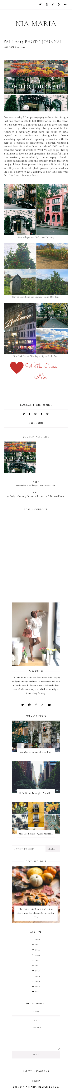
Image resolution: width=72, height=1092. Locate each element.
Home (36, 1081)
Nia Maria (36, 23)
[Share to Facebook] (30, 414)
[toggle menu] (5, 5)
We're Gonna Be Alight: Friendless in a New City (37, 793)
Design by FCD (48, 1087)
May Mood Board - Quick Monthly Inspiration (37, 833)
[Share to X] (24, 414)
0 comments (36, 423)
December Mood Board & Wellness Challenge (37, 752)
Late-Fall (26, 405)
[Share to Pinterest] (35, 414)
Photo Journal (42, 405)
